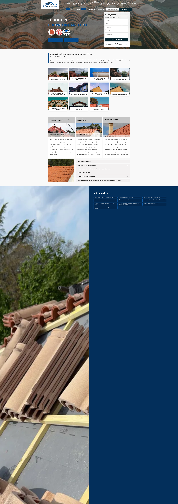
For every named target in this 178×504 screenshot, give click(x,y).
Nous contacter (71, 40)
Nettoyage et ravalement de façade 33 (109, 3)
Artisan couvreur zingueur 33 (103, 3)
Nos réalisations (55, 40)
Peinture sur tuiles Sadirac (124, 199)
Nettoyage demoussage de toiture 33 (76, 3)
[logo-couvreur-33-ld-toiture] (50, 4)
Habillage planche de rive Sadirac (126, 197)
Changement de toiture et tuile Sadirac (152, 197)
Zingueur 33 (129, 3)
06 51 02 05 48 (91, 9)
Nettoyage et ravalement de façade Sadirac (104, 197)
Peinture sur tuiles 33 (134, 3)
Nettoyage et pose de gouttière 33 (83, 3)
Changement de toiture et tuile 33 (123, 3)
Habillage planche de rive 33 (116, 3)
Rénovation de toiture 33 (69, 3)
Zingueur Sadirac (98, 199)
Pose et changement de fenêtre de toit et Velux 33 (95, 3)
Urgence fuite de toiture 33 (89, 3)
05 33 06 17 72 (75, 9)
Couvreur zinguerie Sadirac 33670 (151, 203)
